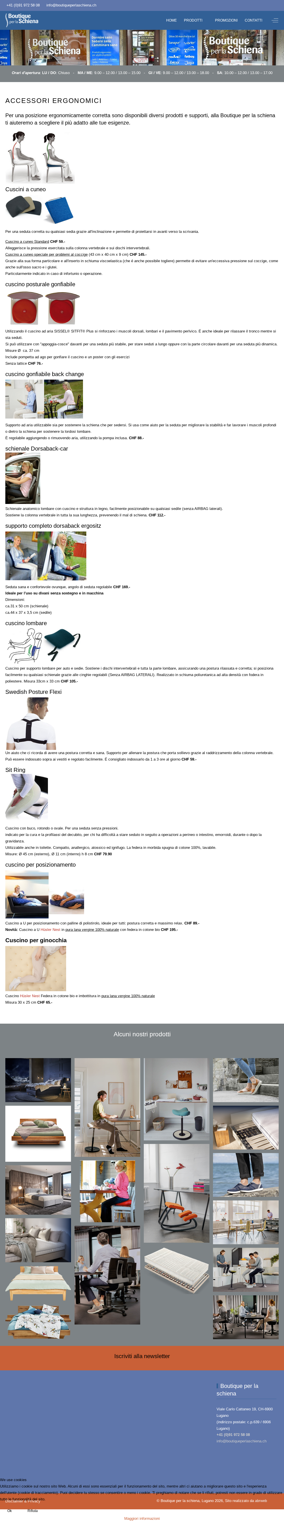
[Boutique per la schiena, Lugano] (21, 20)
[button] (38, 1080)
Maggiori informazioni (142, 1518)
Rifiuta (33, 1511)
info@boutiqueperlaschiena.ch (71, 5)
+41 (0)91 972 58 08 (23, 5)
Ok (9, 1511)
